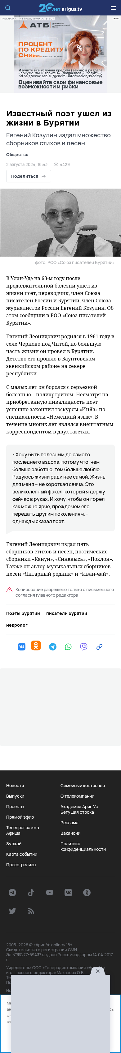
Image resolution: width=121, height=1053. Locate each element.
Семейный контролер (82, 785)
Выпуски (15, 796)
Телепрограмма (22, 827)
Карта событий (21, 854)
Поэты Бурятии (23, 613)
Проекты (15, 806)
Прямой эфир (20, 817)
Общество (17, 154)
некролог (17, 625)
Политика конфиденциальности (83, 846)
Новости (15, 785)
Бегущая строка (77, 812)
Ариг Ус (60, 7)
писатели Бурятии (66, 613)
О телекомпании (77, 796)
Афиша (13, 833)
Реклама (69, 822)
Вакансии (70, 833)
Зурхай (13, 843)
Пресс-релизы (21, 865)
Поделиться (24, 176)
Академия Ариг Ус (79, 806)
